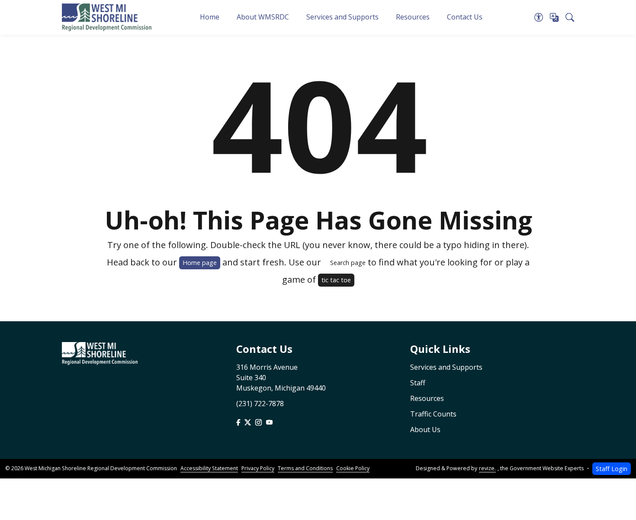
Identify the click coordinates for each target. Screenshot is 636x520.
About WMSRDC (263, 17)
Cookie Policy (352, 468)
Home (209, 17)
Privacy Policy (257, 468)
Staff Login (611, 469)
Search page (348, 262)
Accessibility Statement (209, 468)
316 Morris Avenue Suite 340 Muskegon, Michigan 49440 (281, 377)
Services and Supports (342, 17)
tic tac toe (336, 280)
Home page (200, 262)
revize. (487, 468)
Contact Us (464, 17)
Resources (413, 17)
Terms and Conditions (305, 468)
